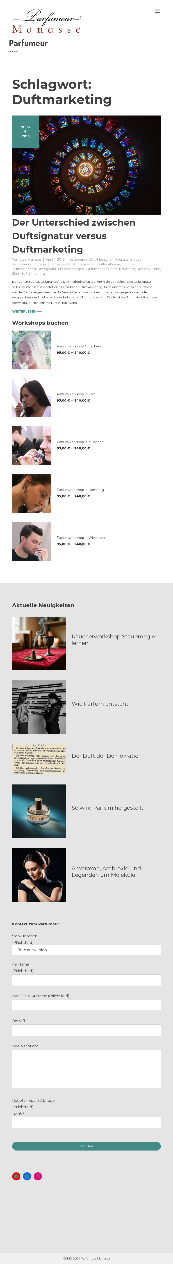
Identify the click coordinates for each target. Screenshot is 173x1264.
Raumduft (127, 269)
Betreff (18, 1021)
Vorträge (39, 264)
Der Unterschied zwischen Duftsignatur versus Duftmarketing (74, 236)
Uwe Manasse (30, 260)
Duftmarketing (24, 269)
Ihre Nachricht (25, 1046)
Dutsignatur (46, 269)
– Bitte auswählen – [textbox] (32, 950)
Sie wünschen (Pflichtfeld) (31, 943)
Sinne (155, 269)
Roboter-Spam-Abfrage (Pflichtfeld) (33, 1107)
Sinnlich (18, 274)
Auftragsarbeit (84, 264)
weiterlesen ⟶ (27, 311)
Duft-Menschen (101, 260)
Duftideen (130, 264)
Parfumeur (28, 43)
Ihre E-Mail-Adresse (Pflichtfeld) (40, 996)
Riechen (143, 269)
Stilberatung (35, 274)
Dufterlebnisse (108, 264)
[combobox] (86, 950)
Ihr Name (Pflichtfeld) (23, 967)
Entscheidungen (71, 269)
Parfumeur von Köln (101, 269)
